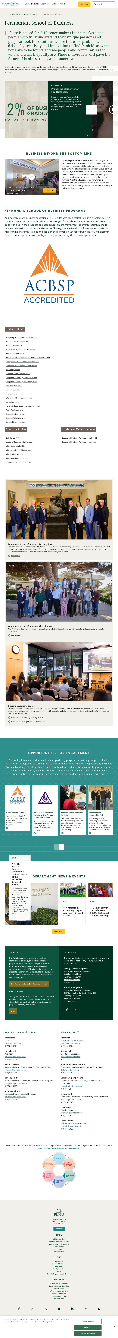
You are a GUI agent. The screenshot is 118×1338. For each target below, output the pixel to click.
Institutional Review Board (59, 1244)
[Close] (114, 1326)
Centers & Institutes (59, 1264)
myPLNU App (59, 1299)
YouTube (59, 1309)
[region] (59, 1327)
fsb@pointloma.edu (72, 979)
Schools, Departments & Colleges (25, 14)
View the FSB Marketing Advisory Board (27, 717)
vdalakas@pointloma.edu (15, 1070)
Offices (59, 1271)
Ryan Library (59, 1288)
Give (13, 1011)
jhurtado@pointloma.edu (15, 1096)
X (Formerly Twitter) (45, 1309)
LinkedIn (75, 1009)
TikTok (86, 1309)
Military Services (59, 1239)
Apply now (84, 4)
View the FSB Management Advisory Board (28, 721)
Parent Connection (59, 1294)
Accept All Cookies (88, 1333)
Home (7, 14)
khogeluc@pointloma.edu (16, 1083)
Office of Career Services (59, 1291)
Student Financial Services (59, 1242)
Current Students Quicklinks (59, 1286)
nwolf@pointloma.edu (70, 1043)
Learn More (15, 556)
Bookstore (59, 1261)
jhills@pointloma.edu (70, 1070)
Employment (59, 1266)
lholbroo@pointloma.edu (15, 1056)
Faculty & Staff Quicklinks (59, 1283)
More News (58, 931)
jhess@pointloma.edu (14, 1043)
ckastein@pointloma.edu (71, 1126)
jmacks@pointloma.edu (71, 1099)
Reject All (87, 1327)
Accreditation (59, 1252)
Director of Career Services (72, 1040)
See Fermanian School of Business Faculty (29, 984)
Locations (59, 1229)
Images (99, 1309)
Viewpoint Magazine (59, 1296)
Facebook (67, 1009)
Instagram (32, 1309)
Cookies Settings (88, 1321)
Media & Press (59, 1247)
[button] (89, 110)
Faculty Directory (59, 1269)
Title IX (59, 1249)
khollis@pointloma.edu (70, 1056)
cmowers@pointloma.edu (72, 1113)
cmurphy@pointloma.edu (71, 1086)
